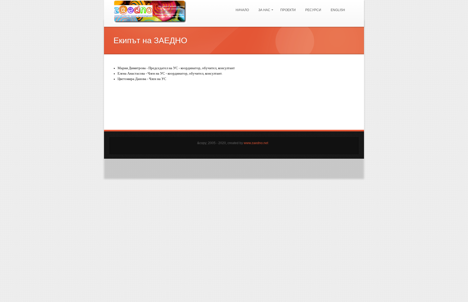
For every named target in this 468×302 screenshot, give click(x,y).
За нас (263, 7)
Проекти (288, 10)
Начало (242, 10)
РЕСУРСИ (313, 10)
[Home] (150, 12)
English (338, 10)
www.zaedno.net (256, 143)
